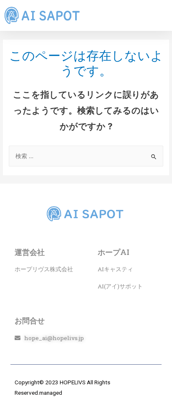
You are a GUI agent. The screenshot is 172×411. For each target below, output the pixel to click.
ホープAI (113, 252)
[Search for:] (86, 156)
